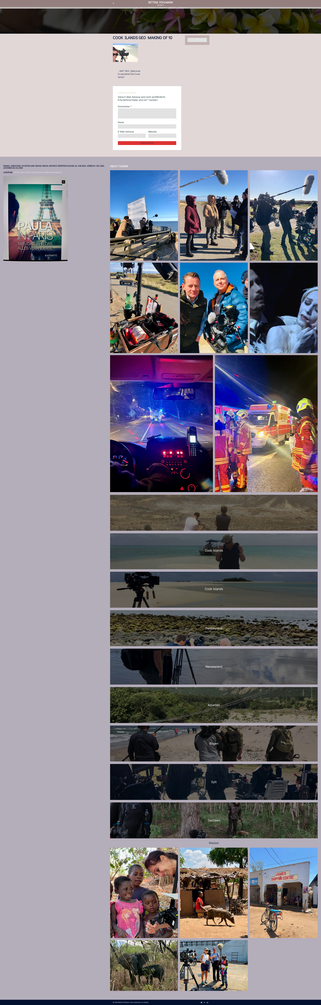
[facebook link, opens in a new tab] (201, 1002)
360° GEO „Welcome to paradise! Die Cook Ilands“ (129, 74)
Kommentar (124, 106)
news (141, 8)
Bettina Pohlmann (160, 2)
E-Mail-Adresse (126, 131)
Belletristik (171, 8)
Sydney (146, 1002)
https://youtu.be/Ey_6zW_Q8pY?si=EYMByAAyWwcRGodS (38, 172)
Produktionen (151, 8)
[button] (113, 3)
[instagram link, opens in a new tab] (207, 1002)
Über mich (181, 8)
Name (121, 122)
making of (161, 8)
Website (152, 131)
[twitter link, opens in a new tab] (204, 1002)
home (136, 8)
